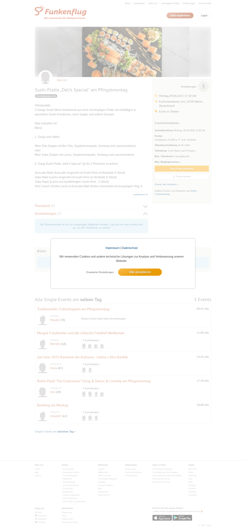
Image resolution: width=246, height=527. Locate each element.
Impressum (113, 247)
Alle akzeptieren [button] (140, 272)
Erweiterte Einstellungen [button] (100, 272)
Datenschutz (130, 247)
